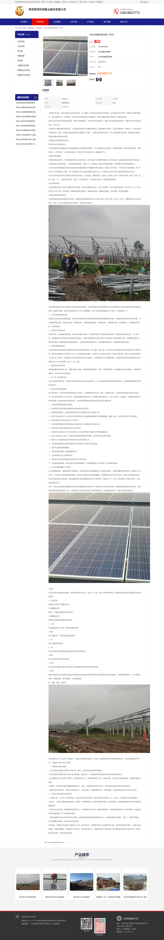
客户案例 (107, 22)
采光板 (20, 61)
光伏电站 (21, 41)
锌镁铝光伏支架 (23, 70)
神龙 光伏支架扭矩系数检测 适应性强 (26, 126)
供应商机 (40, 22)
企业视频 (56, 22)
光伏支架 (39, 28)
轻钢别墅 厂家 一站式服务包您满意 (55, 897)
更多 (35, 97)
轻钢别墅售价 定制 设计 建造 (108, 897)
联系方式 (123, 22)
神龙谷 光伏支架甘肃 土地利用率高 (26, 135)
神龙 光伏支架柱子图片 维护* (26, 139)
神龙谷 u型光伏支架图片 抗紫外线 (26, 144)
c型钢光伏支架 (23, 65)
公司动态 (90, 22)
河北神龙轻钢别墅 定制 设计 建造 (81, 897)
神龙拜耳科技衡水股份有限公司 (46, 920)
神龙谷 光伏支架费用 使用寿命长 (26, 116)
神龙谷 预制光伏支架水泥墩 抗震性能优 (26, 107)
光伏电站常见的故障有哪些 (25, 103)
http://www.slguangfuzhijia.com (54, 842)
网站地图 (56, 924)
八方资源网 (34, 924)
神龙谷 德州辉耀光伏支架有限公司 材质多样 (26, 130)
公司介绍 (73, 22)
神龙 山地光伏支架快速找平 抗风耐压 (26, 121)
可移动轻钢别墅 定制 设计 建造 (135, 897)
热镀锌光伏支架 (23, 75)
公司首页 (23, 22)
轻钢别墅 (21, 56)
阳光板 (20, 51)
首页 (24, 28)
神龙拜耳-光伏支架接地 (28, 897)
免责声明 (41, 924)
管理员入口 (49, 924)
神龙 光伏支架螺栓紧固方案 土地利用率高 (26, 112)
